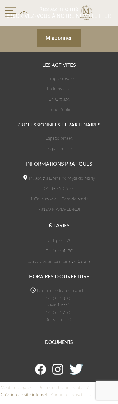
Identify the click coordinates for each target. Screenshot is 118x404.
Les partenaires (59, 149)
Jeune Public (59, 110)
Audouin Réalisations (46, 395)
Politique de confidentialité (63, 388)
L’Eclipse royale (59, 78)
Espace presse (59, 138)
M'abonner (59, 38)
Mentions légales (16, 388)
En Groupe (59, 99)
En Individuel (59, 89)
